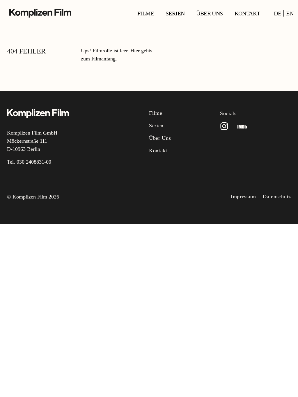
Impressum (243, 196)
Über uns (209, 13)
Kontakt (247, 13)
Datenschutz (277, 196)
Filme (145, 13)
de (277, 13)
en (289, 13)
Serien (175, 13)
